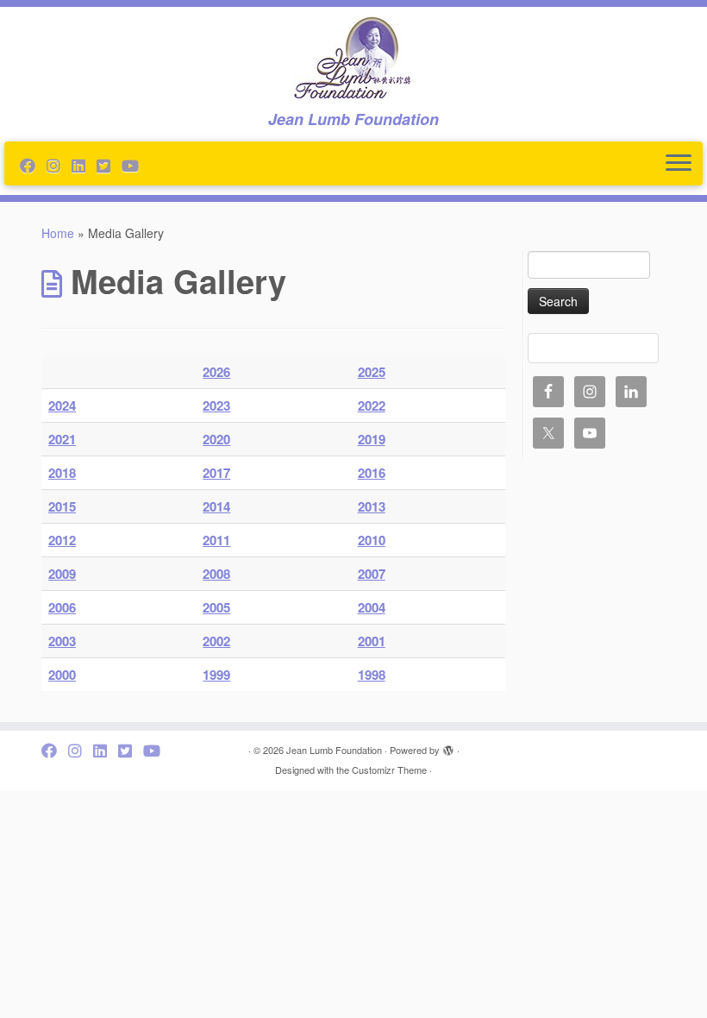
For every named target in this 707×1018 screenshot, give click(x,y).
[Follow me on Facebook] (33, 165)
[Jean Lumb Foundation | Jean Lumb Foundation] (353, 59)
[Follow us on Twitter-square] (109, 165)
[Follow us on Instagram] (59, 165)
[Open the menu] (678, 164)
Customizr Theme (389, 769)
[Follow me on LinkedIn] (84, 165)
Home (57, 233)
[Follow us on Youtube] (136, 165)
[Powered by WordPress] (448, 746)
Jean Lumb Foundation (334, 750)
